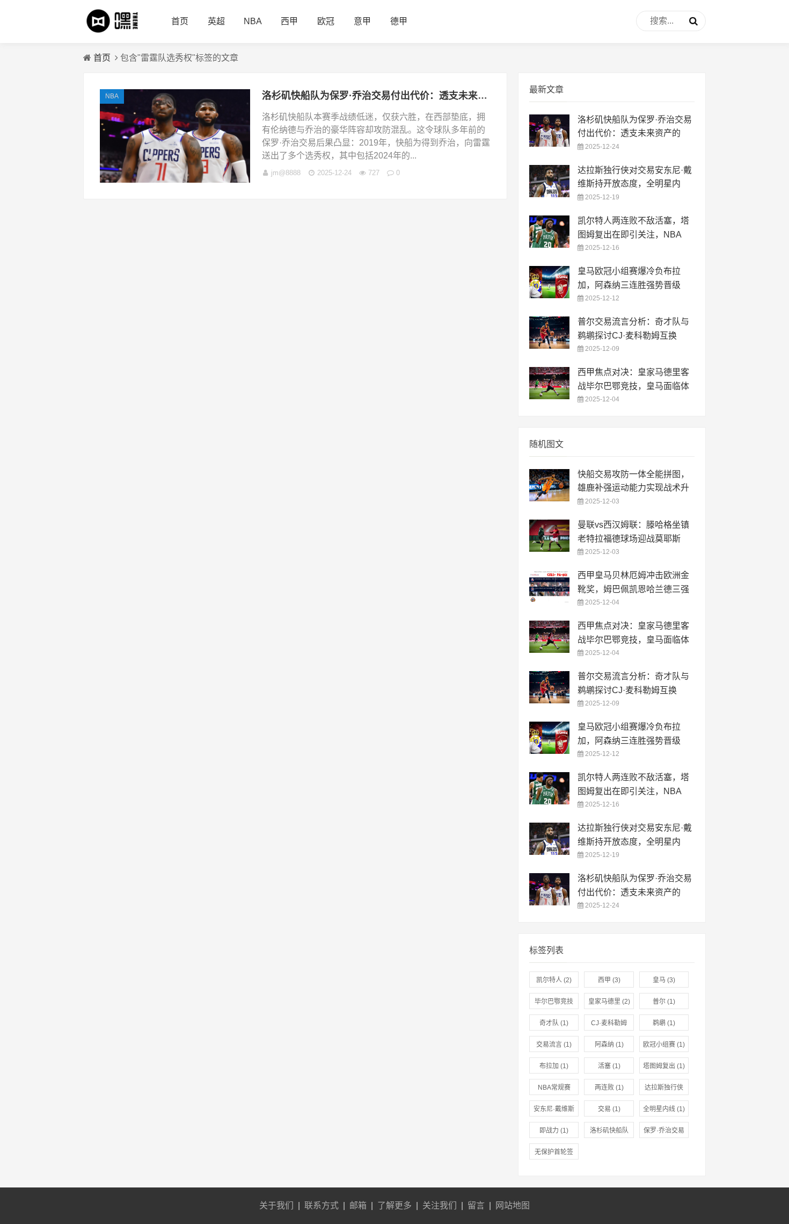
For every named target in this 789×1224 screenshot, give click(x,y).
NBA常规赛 (554, 1089)
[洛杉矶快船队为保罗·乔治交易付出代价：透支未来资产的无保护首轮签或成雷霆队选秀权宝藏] (175, 179)
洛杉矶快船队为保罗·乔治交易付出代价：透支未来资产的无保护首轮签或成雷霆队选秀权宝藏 (461, 95)
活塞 (609, 1066)
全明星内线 (664, 1109)
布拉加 (553, 1066)
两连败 (609, 1087)
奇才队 (553, 1023)
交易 (609, 1109)
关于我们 (276, 1205)
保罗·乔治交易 (664, 1132)
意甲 (362, 21)
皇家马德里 (609, 1001)
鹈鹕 (664, 1023)
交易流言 (554, 1044)
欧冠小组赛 (664, 1044)
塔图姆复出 (664, 1066)
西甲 (289, 21)
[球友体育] (116, 32)
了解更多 (394, 1205)
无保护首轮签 (554, 1154)
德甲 (398, 21)
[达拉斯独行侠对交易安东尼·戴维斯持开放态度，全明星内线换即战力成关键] (549, 194)
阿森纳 (609, 1044)
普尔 (664, 1001)
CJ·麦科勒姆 (609, 1025)
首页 (179, 21)
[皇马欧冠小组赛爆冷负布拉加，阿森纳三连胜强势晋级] (549, 295)
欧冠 (325, 21)
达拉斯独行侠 (664, 1089)
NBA (253, 21)
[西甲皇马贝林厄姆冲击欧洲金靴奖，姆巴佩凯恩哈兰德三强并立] (549, 599)
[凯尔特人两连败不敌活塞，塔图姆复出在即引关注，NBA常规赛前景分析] (549, 244)
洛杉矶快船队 (609, 1132)
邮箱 (358, 1205)
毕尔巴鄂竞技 (554, 1003)
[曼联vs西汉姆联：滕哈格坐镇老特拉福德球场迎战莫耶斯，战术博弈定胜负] (549, 548)
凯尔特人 (554, 980)
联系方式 (321, 1205)
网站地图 (512, 1205)
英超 (216, 21)
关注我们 (439, 1205)
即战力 (553, 1130)
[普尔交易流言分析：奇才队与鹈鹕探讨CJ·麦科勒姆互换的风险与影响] (549, 345)
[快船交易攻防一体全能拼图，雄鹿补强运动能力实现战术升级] (549, 498)
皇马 (664, 980)
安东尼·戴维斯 (554, 1111)
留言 (476, 1205)
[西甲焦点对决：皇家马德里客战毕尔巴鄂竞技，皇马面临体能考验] (549, 396)
